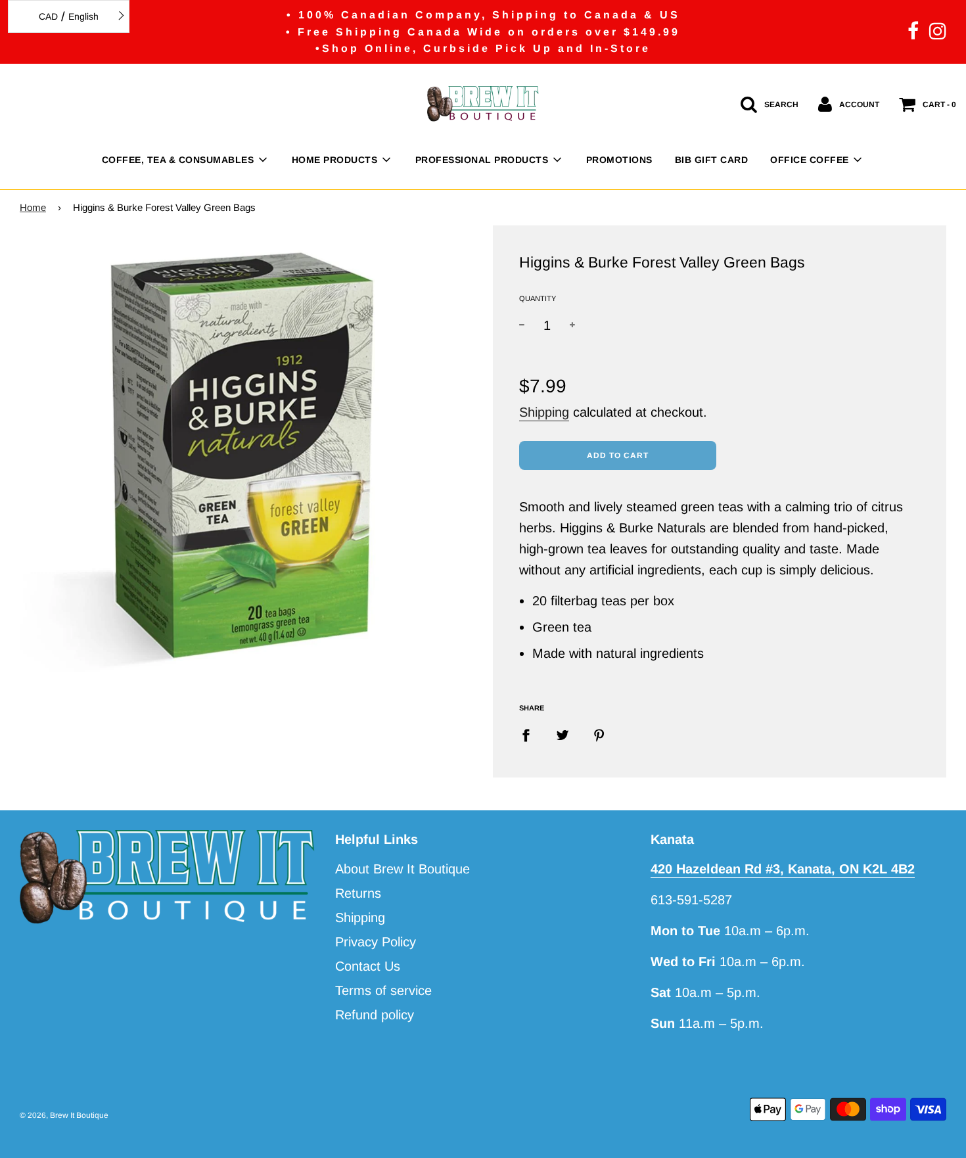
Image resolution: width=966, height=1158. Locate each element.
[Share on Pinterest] (599, 734)
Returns (358, 893)
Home (33, 207)
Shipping (544, 412)
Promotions (619, 159)
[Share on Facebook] (530, 734)
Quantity (537, 298)
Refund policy (374, 1014)
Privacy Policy (375, 942)
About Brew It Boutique (402, 869)
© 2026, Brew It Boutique (64, 1115)
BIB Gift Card (711, 159)
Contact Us (367, 966)
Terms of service (383, 990)
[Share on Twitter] (562, 734)
